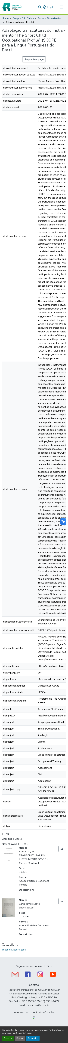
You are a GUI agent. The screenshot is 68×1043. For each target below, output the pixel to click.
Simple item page (34, 59)
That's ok (8, 1038)
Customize (33, 1038)
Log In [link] (50, 7)
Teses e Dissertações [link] (50, 18)
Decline (19, 1038)
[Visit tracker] (34, 1017)
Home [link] (5, 18)
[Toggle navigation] (61, 7)
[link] (62, 849)
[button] (12, 7)
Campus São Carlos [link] (23, 18)
